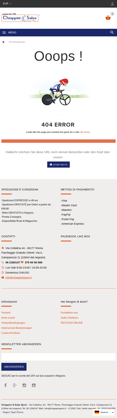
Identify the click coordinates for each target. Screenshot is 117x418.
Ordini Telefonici (69, 317)
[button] (104, 412)
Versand (5, 312)
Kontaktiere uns (69, 312)
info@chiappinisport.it (18, 277)
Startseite (60, 164)
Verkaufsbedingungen (13, 322)
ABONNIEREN (14, 366)
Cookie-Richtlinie (10, 333)
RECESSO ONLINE (72, 322)
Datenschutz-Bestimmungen (16, 328)
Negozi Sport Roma (13, 412)
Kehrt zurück (8, 317)
